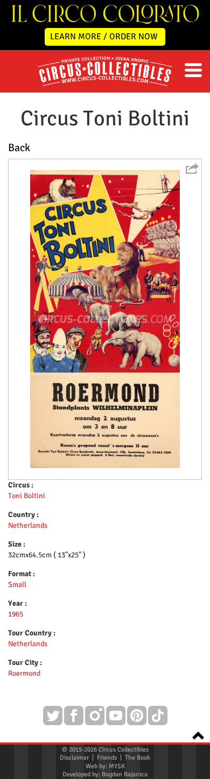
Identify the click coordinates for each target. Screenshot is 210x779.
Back (19, 147)
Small (17, 584)
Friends (107, 758)
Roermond (24, 673)
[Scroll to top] (195, 735)
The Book (137, 758)
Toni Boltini (26, 495)
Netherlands (27, 525)
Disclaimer (74, 758)
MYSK (117, 766)
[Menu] (193, 70)
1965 (15, 614)
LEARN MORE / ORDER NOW (104, 36)
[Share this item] (192, 168)
